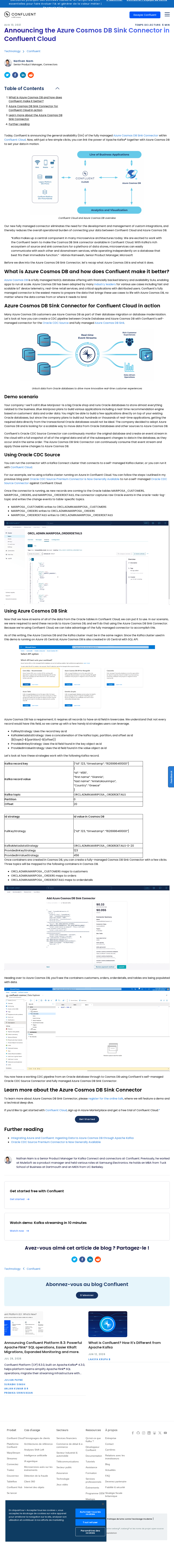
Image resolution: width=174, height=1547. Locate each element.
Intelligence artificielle (35, 1455)
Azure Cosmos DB (16, 280)
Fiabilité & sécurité (115, 1487)
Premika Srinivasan (18, 1393)
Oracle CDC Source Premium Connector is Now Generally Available (74, 479)
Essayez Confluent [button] (145, 15)
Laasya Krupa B (99, 1359)
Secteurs (62, 1430)
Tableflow (12, 1481)
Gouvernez (13, 1475)
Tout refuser (90, 1522)
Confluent (33, 51)
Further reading (19, 124)
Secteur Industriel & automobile (66, 1454)
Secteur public (64, 1467)
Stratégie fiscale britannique (113, 1494)
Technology (12, 51)
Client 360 (29, 1481)
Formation (91, 1473)
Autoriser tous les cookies (90, 1513)
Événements (92, 1487)
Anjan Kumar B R (16, 1388)
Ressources (93, 1430)
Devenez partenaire (115, 1481)
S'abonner (87, 1295)
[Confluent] (20, 15)
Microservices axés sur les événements (38, 1468)
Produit (11, 1430)
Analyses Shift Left (34, 1449)
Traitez (10, 1470)
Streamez (12, 1458)
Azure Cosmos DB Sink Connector (135, 135)
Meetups (90, 1499)
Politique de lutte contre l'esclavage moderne (129, 1519)
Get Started (87, 1119)
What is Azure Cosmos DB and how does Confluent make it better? (35, 99)
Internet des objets (34, 1487)
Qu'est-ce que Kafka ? (93, 1440)
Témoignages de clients (37, 1438)
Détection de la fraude (36, 1475)
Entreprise (110, 1438)
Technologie (62, 1478)
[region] (55, 1521)
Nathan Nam (23, 61)
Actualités (110, 1470)
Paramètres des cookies (90, 1531)
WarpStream (13, 1452)
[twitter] (7, 75)
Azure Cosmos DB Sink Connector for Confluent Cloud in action (33, 108)
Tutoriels (90, 1461)
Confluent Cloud (15, 140)
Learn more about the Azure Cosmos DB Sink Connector (35, 117)
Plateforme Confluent (13, 1445)
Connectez (12, 1464)
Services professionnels (93, 1480)
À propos (111, 1430)
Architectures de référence (38, 1444)
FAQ (107, 1475)
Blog (107, 1464)
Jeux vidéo (62, 1484)
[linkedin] (23, 75)
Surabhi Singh (14, 1384)
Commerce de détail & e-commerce (69, 1445)
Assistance (91, 1467)
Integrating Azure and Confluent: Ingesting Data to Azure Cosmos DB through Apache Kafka (72, 1138)
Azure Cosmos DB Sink (109, 323)
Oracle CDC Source (56, 323)
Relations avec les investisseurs (115, 1457)
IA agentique (31, 1461)
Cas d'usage (32, 1430)
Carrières (110, 1449)
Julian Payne (13, 1380)
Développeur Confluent (92, 1448)
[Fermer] (103, 1504)
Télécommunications (67, 1461)
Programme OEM (95, 1493)
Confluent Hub (14, 1487)
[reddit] (31, 75)
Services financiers (66, 1438)
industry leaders (105, 284)
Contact (109, 1444)
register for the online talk (105, 1099)
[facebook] (15, 75)
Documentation (94, 1455)
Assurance (62, 1473)
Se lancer (12, 1493)
